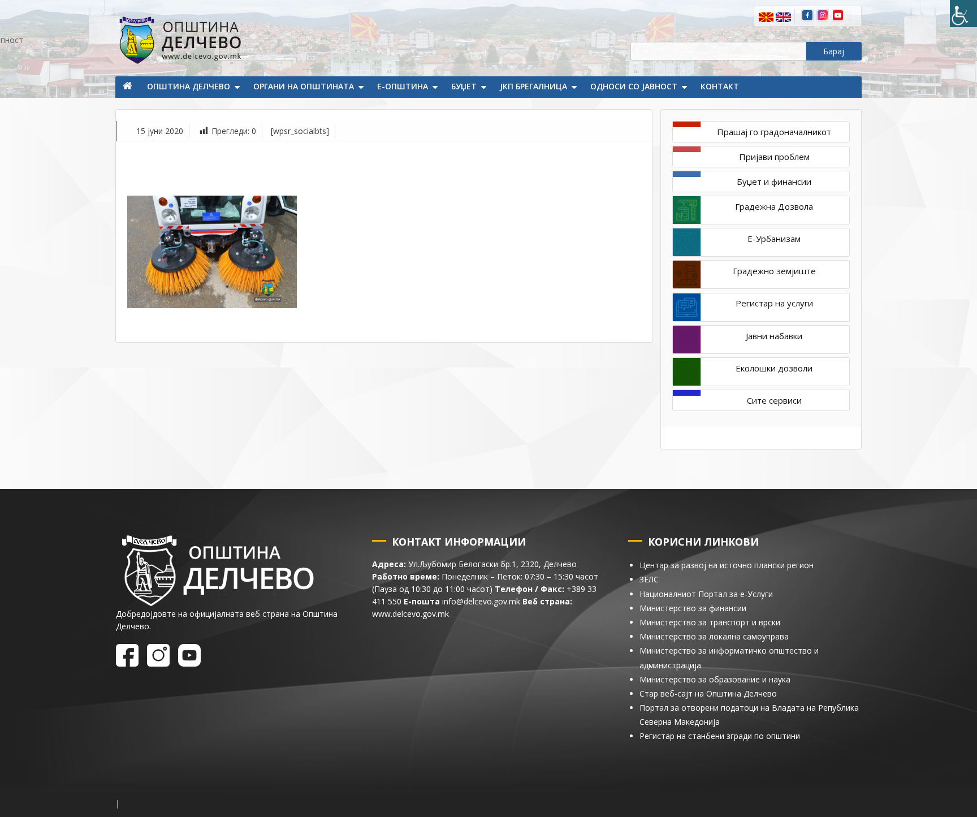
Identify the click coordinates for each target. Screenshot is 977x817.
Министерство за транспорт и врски (709, 622)
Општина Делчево (188, 86)
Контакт (720, 86)
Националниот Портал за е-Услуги (706, 594)
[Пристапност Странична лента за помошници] (963, 13)
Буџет (464, 86)
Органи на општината (303, 86)
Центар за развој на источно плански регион (726, 565)
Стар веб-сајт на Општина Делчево (708, 693)
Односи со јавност (633, 86)
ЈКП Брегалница (533, 86)
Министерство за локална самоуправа (714, 636)
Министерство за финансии (692, 608)
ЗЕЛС (649, 579)
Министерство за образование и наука (714, 679)
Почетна (128, 87)
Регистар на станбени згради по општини (719, 735)
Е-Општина (402, 86)
